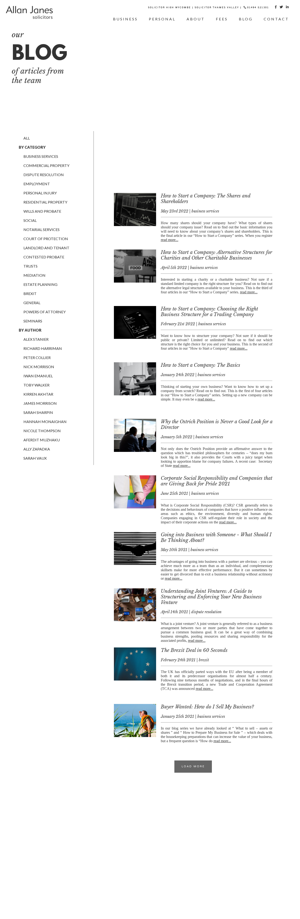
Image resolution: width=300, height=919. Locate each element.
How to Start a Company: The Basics (200, 365)
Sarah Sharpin (38, 412)
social (30, 220)
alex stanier (36, 339)
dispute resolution (43, 174)
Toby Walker (36, 385)
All (26, 138)
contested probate (43, 257)
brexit (30, 293)
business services (40, 156)
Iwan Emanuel (38, 376)
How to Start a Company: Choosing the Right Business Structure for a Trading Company (209, 311)
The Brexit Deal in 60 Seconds (194, 650)
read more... (169, 240)
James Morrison (40, 403)
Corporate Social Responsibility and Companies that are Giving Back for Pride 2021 (216, 481)
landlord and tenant (46, 248)
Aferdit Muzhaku (41, 440)
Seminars (32, 321)
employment (36, 184)
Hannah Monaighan (45, 421)
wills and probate (42, 211)
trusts (30, 266)
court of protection (45, 238)
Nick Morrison (38, 366)
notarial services (41, 229)
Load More (193, 766)
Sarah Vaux (35, 458)
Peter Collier (37, 357)
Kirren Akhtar (38, 394)
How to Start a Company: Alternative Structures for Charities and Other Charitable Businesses (216, 255)
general (31, 302)
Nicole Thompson (42, 430)
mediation (34, 275)
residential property (45, 202)
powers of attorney (44, 312)
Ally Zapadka (36, 449)
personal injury (40, 193)
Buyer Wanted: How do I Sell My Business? (207, 707)
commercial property (46, 165)
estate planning (40, 284)
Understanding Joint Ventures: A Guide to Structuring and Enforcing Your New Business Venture (211, 596)
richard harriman (42, 348)
